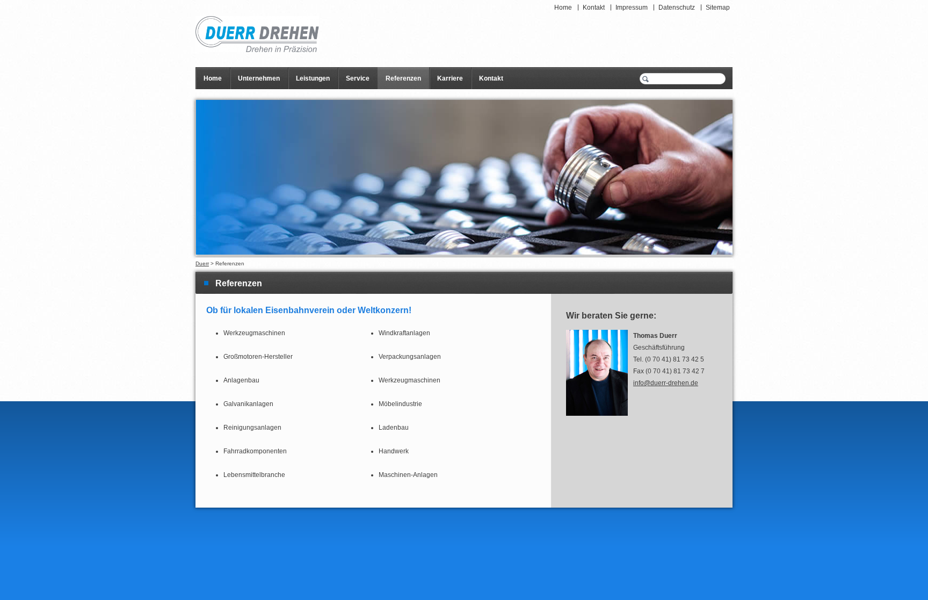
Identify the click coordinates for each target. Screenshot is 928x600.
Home (563, 7)
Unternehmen (259, 78)
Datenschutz (676, 7)
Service (357, 78)
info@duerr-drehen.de (665, 383)
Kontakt (594, 7)
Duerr (202, 263)
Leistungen (313, 78)
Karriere (450, 78)
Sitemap (718, 7)
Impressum (631, 7)
